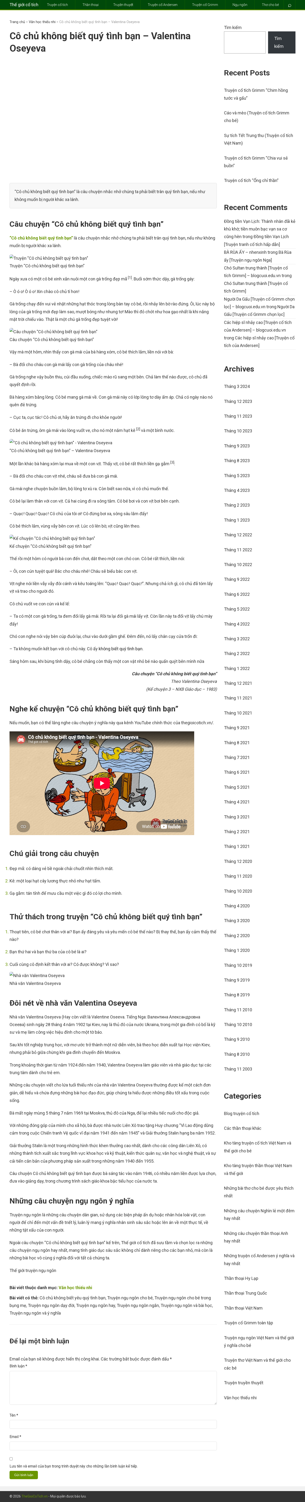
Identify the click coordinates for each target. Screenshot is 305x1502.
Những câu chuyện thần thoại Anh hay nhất (256, 1237)
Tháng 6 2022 (237, 594)
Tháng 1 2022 (237, 668)
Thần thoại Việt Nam (243, 1308)
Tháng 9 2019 (237, 980)
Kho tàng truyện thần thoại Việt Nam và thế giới (258, 1169)
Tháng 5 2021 (237, 787)
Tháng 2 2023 (237, 505)
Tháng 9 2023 (237, 445)
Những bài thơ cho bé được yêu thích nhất (259, 1192)
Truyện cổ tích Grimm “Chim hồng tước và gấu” (256, 94)
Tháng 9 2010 (237, 1039)
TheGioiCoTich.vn (34, 1496)
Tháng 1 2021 (237, 846)
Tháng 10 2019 (238, 965)
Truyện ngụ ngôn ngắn (138, 1305)
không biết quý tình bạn (120, 648)
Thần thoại (90, 5)
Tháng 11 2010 (238, 1009)
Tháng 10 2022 (238, 564)
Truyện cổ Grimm (205, 5)
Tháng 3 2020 (237, 920)
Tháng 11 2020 (238, 876)
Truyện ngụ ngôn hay (95, 1305)
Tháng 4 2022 (237, 623)
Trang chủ (17, 22)
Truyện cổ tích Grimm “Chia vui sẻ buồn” (256, 162)
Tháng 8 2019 (237, 994)
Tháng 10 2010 (238, 1024)
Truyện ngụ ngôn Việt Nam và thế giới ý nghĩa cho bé (259, 1341)
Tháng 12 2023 (238, 401)
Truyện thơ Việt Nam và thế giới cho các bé (257, 1364)
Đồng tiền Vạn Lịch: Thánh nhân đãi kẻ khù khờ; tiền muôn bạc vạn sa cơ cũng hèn (259, 229)
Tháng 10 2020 (238, 891)
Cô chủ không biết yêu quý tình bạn (73, 1297)
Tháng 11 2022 (238, 549)
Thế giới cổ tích (24, 4)
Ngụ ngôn (240, 5)
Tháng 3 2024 (237, 386)
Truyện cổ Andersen (163, 5)
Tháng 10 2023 (238, 430)
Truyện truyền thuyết (243, 1382)
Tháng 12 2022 (238, 534)
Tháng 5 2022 (237, 609)
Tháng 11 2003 (238, 1069)
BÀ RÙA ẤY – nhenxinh (245, 252)
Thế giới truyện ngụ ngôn (33, 1270)
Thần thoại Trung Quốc (245, 1293)
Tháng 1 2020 (237, 950)
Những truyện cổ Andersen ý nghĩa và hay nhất (259, 1259)
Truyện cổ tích (57, 5)
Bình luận (18, 1366)
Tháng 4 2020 (237, 905)
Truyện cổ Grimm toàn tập (248, 1322)
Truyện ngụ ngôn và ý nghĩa (35, 1313)
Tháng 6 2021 (237, 772)
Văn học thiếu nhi (42, 22)
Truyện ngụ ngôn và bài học (186, 1305)
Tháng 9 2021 (237, 727)
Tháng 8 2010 (237, 1054)
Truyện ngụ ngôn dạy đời (51, 1305)
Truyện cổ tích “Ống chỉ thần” (251, 180)
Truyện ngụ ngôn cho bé (130, 1297)
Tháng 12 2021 (238, 683)
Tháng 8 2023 (237, 460)
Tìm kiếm (233, 27)
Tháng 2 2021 (237, 831)
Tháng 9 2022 (237, 579)
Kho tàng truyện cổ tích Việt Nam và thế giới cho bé (257, 1146)
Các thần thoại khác (242, 1128)
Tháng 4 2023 (237, 490)
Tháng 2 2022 (237, 653)
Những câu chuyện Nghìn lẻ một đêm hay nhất (259, 1214)
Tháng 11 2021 (238, 697)
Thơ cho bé (270, 5)
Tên (14, 1415)
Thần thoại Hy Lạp (241, 1278)
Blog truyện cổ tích (241, 1113)
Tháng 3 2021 (237, 816)
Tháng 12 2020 (238, 861)
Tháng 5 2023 (237, 475)
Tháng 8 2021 (237, 742)
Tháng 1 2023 (237, 520)
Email (15, 1436)
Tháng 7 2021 (237, 757)
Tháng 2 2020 (237, 935)
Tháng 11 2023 (238, 416)
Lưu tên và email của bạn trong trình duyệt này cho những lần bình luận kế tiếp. (74, 1466)
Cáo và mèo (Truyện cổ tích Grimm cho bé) (256, 116)
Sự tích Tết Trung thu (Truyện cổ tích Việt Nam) (258, 139)
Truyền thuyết (123, 5)
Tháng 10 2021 (238, 712)
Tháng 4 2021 (237, 801)
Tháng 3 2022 (237, 638)
